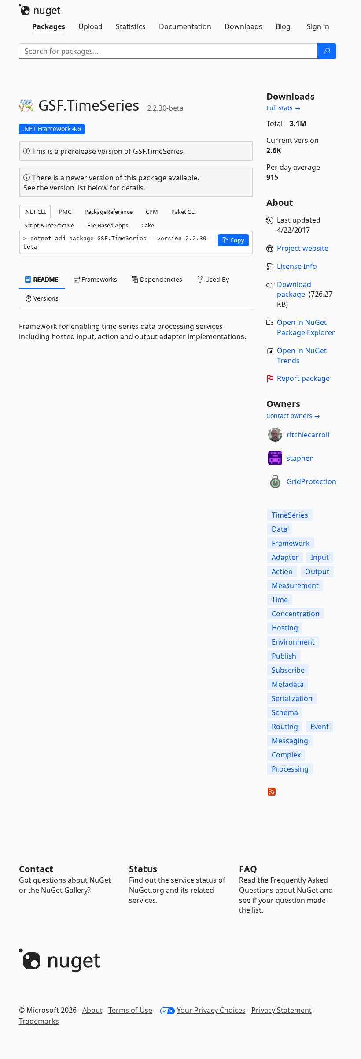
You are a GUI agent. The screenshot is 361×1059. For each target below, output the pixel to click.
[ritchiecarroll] (275, 435)
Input (320, 557)
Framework (291, 543)
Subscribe (288, 670)
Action (282, 571)
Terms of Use (130, 1010)
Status (143, 869)
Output (317, 571)
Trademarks (39, 1021)
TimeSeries (290, 515)
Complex (286, 755)
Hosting (285, 628)
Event (319, 726)
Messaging (290, 741)
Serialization (292, 698)
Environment (293, 642)
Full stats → (283, 108)
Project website (302, 248)
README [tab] (45, 279)
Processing (290, 769)
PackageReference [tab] (109, 212)
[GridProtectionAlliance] (275, 481)
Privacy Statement (281, 1010)
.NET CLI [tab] (35, 212)
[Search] (326, 51)
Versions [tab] (45, 298)
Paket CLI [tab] (183, 212)
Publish (284, 656)
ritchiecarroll (308, 435)
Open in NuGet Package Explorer (306, 327)
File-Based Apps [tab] (107, 225)
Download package (294, 289)
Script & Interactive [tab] (49, 225)
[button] (233, 240)
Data (279, 529)
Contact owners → (293, 415)
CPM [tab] (152, 212)
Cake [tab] (147, 225)
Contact (36, 869)
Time (280, 599)
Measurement (295, 585)
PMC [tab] (65, 212)
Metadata (288, 684)
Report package (303, 378)
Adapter (285, 557)
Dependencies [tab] (160, 279)
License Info (297, 266)
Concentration (296, 614)
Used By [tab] (216, 279)
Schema (285, 712)
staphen (300, 458)
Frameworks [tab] (98, 279)
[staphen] (275, 458)
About (92, 1010)
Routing (285, 726)
